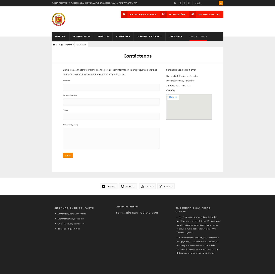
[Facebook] (175, 3)
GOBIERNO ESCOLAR (148, 36)
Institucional (81, 36)
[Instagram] (180, 3)
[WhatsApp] (189, 3)
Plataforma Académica (143, 14)
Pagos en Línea (177, 14)
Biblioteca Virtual (209, 14)
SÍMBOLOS (103, 36)
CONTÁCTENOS (198, 36)
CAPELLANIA (176, 36)
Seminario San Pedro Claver (137, 212)
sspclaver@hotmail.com (73, 223)
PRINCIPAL (60, 36)
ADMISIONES (123, 36)
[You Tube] (184, 3)
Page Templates (65, 44)
